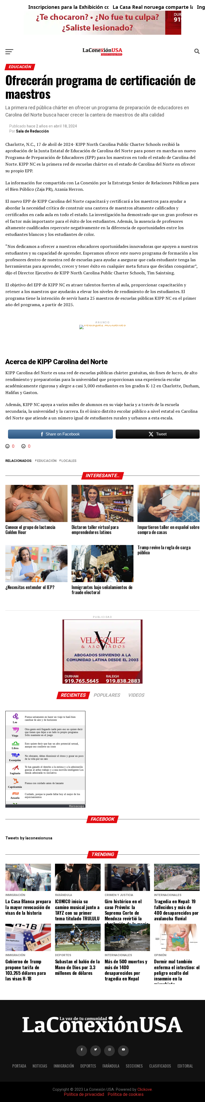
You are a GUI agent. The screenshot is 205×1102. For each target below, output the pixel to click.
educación (47, 461)
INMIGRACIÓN (64, 1066)
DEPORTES (88, 1066)
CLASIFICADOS (160, 1066)
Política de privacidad (84, 1094)
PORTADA (19, 1066)
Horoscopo (76, 806)
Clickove (144, 1089)
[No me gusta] (24, 446)
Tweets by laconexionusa (28, 838)
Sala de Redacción (32, 131)
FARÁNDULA (110, 1066)
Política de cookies (126, 1094)
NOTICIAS (40, 1066)
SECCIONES (134, 1066)
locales (68, 461)
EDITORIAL (185, 1066)
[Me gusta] (8, 446)
